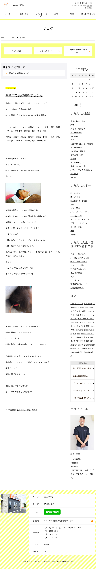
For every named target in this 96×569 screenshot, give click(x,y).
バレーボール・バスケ (79, 212)
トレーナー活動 (77, 265)
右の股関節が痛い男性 (82, 368)
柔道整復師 (78, 337)
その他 (73, 177)
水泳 (72, 231)
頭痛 (86, 352)
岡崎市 (34, 410)
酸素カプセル (75, 349)
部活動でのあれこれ (78, 269)
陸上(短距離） (76, 193)
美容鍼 (56, 14)
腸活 (91, 341)
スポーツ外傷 (76, 148)
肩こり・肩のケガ (77, 129)
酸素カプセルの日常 (78, 262)
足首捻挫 (87, 345)
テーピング (77, 315)
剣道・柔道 (75, 208)
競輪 (72, 205)
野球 (83, 349)
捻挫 (74, 334)
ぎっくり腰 (78, 304)
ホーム (8, 14)
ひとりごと (75, 280)
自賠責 (80, 345)
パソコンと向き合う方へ (80, 258)
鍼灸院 (77, 352)
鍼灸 (29, 410)
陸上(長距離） (76, 197)
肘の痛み (74, 174)
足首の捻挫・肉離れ (78, 121)
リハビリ (79, 326)
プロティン (78, 322)
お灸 (72, 304)
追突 (93, 345)
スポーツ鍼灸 (81, 311)
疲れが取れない (77, 162)
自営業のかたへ (77, 288)
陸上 (82, 352)
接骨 (78, 334)
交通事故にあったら (78, 284)
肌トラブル (21, 410)
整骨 (88, 334)
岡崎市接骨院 (81, 330)
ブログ (72, 14)
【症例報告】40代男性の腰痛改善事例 (83, 398)
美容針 (13, 410)
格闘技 (73, 234)
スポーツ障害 (76, 133)
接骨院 (83, 334)
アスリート (88, 304)
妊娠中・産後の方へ (78, 254)
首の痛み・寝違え (77, 151)
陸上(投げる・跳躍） (79, 201)
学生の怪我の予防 (80, 376)
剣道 (93, 326)
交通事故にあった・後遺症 (81, 144)
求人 (72, 277)
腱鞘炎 (73, 159)
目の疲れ (74, 136)
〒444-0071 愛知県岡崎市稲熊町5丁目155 (59, 521)
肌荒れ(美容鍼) (76, 155)
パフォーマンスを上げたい (81, 170)
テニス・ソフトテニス (79, 220)
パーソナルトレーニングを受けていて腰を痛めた (83, 383)
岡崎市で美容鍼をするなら (20, 73)
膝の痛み (74, 345)
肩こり (73, 341)
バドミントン (76, 216)
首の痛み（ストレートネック (83, 390)
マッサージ (88, 322)
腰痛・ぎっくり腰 (77, 166)
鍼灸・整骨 (24, 14)
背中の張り (80, 341)
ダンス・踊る (76, 227)
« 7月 (76, 105)
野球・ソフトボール (78, 223)
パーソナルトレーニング (40, 15)
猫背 (72, 125)
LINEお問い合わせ (88, 14)
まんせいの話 (76, 273)
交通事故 (87, 326)
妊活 (72, 140)
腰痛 (87, 341)
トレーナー (86, 315)
